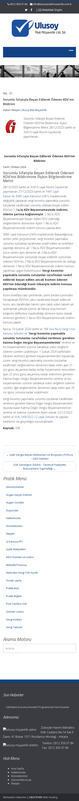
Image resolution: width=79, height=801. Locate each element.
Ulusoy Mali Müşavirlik (33, 110)
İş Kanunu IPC (14, 541)
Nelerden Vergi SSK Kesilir (22, 572)
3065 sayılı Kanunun (28, 196)
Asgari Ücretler (15, 502)
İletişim (10, 533)
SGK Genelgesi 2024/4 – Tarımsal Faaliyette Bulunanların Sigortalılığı (39, 466)
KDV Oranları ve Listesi (20, 557)
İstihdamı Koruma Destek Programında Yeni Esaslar (37, 707)
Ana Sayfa (17, 768)
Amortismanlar (15, 487)
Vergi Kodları (14, 619)
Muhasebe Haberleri (15, 797)
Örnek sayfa (13, 580)
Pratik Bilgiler (14, 596)
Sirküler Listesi (15, 611)
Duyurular (12, 510)
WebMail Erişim (51, 10)
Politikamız (12, 588)
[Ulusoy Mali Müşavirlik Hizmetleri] (39, 27)
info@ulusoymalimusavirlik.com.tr (52, 4)
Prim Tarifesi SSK (16, 604)
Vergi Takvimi (14, 627)
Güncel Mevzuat (21, 780)
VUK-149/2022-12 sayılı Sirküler (35, 417)
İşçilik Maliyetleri (16, 549)
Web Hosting (50, 797)
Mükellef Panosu (16, 565)
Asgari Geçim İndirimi (19, 495)
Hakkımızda (13, 518)
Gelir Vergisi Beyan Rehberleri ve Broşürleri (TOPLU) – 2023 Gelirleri (39, 456)
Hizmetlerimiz (14, 526)
